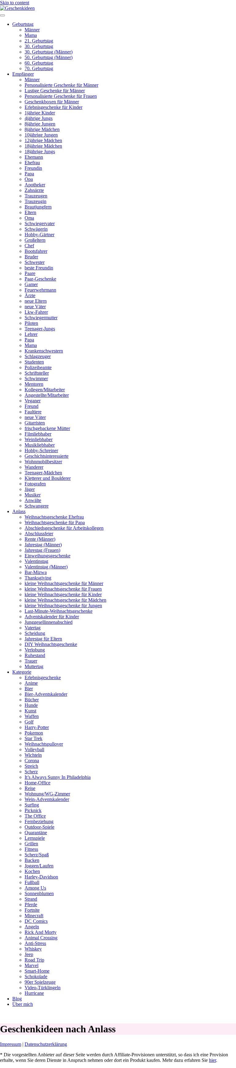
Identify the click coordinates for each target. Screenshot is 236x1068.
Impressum (10, 1044)
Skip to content (14, 2)
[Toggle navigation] (2, 15)
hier (212, 1060)
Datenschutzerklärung (46, 1044)
